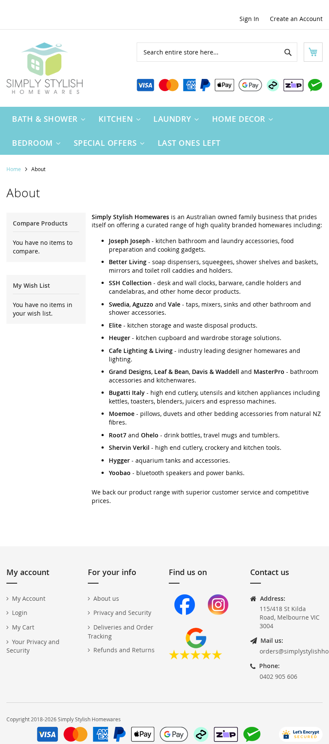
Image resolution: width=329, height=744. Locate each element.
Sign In (249, 19)
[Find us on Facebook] (184, 624)
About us (106, 598)
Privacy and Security (122, 612)
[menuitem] (46, 119)
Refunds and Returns (124, 650)
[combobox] (217, 52)
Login (19, 612)
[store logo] (44, 68)
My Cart (23, 627)
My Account (28, 598)
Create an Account (296, 19)
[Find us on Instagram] (218, 624)
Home (14, 169)
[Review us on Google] (195, 657)
